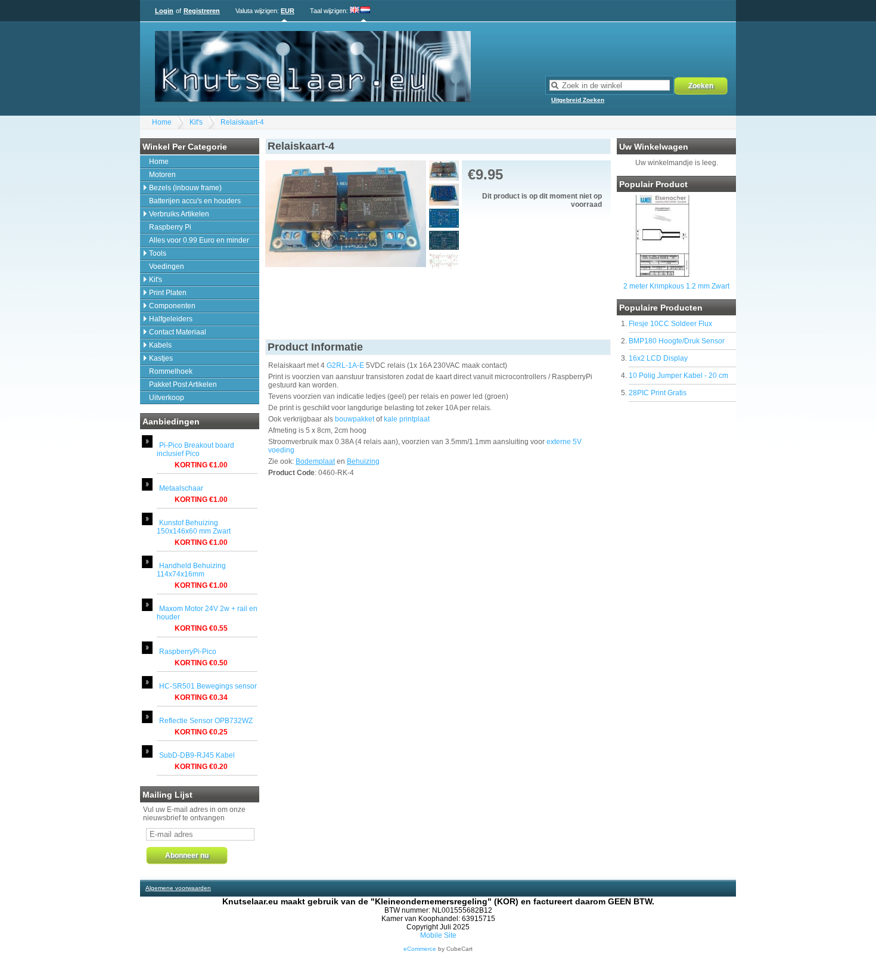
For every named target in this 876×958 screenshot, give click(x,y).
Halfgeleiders (170, 319)
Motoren (162, 174)
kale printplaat (407, 419)
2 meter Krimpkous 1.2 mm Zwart (676, 286)
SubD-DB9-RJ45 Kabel (197, 755)
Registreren (202, 10)
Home (162, 122)
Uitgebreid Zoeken (577, 100)
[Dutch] (365, 10)
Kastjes (161, 358)
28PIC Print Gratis (657, 393)
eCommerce (419, 948)
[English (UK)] (355, 10)
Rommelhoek (170, 371)
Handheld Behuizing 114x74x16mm (191, 570)
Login (164, 10)
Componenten (172, 306)
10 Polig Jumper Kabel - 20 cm (678, 375)
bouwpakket (354, 419)
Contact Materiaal (177, 332)
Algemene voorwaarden (178, 888)
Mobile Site (438, 935)
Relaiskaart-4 (242, 122)
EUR (287, 10)
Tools (157, 253)
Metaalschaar (181, 488)
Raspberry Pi (170, 227)
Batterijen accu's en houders (195, 201)
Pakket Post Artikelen (183, 384)
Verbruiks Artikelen (179, 214)
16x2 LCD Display (658, 358)
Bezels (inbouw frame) (185, 188)
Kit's (196, 122)
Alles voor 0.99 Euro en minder (199, 240)
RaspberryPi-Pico (187, 651)
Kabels (160, 345)
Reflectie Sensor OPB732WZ (206, 721)
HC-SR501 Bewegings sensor (208, 686)
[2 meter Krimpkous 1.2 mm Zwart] (662, 275)
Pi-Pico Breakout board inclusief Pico (195, 449)
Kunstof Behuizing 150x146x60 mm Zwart (194, 527)
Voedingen (166, 266)
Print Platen (168, 293)
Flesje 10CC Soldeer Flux (670, 324)
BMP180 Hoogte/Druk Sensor (677, 341)
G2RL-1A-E (345, 365)
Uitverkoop (166, 397)
